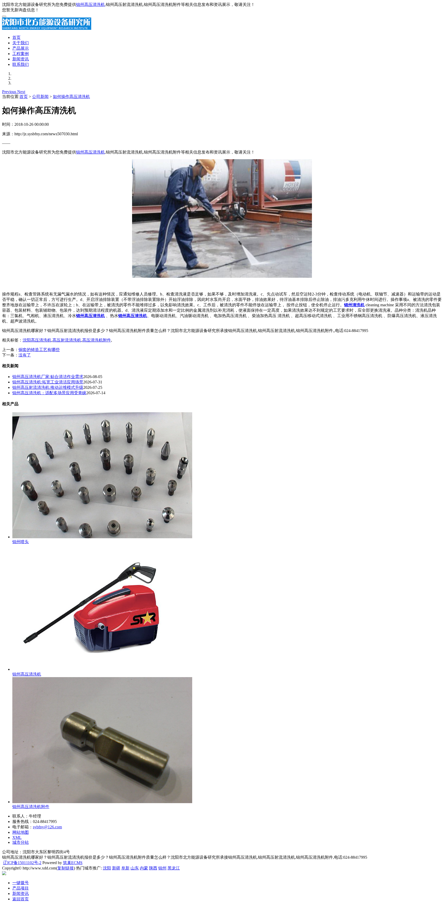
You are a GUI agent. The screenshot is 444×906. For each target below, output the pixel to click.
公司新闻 (40, 96)
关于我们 (20, 43)
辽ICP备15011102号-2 (22, 862)
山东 (135, 868)
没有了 (24, 355)
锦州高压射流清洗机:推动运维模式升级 (47, 387)
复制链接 (65, 868)
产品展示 (20, 48)
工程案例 (20, 53)
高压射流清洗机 (66, 340)
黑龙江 (174, 868)
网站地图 (20, 832)
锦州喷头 (20, 542)
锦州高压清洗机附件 (30, 806)
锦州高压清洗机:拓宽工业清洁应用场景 (47, 382)
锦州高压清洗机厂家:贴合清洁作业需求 (47, 376)
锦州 (162, 868)
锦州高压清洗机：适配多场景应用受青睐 (49, 393)
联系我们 (20, 64)
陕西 (153, 868)
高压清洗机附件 (96, 340)
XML (17, 837)
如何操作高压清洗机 (71, 96)
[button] (9, 91)
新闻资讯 (20, 59)
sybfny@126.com (47, 827)
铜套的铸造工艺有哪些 (39, 349)
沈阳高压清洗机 (37, 340)
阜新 (125, 868)
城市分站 (20, 842)
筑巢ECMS (72, 862)
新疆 (116, 868)
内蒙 (144, 868)
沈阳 (107, 868)
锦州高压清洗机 (90, 4)
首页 (16, 37)
